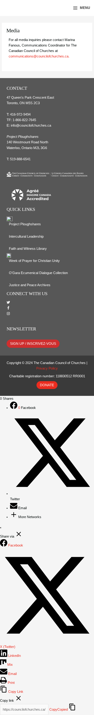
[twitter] (8, 303)
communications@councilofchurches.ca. (39, 56)
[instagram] (8, 314)
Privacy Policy (47, 368)
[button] (63, 8)
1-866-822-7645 (24, 120)
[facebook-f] (8, 308)
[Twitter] (52, 493)
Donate (47, 385)
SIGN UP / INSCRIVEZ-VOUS (33, 343)
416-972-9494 (20, 114)
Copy (58, 709)
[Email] (14, 508)
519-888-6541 (20, 159)
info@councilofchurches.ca (31, 125)
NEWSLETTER (21, 328)
